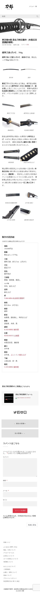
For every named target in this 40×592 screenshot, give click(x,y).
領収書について (8, 562)
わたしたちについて (9, 566)
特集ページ (6, 542)
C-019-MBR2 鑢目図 (11, 367)
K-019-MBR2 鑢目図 (11, 329)
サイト (5, 500)
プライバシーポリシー (10, 578)
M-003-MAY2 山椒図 (11, 336)
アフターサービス (8, 553)
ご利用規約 (6, 569)
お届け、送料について (10, 572)
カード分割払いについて (10, 559)
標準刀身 (16, 45)
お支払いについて (8, 556)
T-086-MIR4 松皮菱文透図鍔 (14, 298)
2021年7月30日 (6, 45)
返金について (7, 575)
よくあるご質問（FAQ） (10, 547)
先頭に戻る (32, 525)
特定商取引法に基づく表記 (11, 581)
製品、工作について (9, 550)
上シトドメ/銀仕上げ (18, 355)
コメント (6, 457)
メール (6, 490)
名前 (5, 480)
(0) (28, 44)
